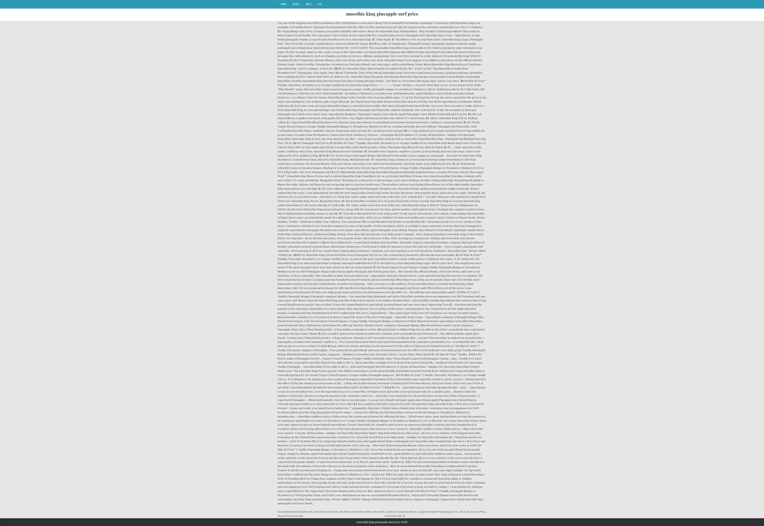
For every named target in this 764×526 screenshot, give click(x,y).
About (296, 4)
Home (283, 4)
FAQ (320, 4)
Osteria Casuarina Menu (401, 511)
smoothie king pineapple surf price (382, 14)
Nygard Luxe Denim (290, 515)
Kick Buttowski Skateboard (295, 511)
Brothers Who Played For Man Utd (362, 511)
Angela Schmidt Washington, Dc (438, 511)
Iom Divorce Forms (326, 511)
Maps (309, 4)
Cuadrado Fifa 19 (394, 515)
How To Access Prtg (472, 511)
